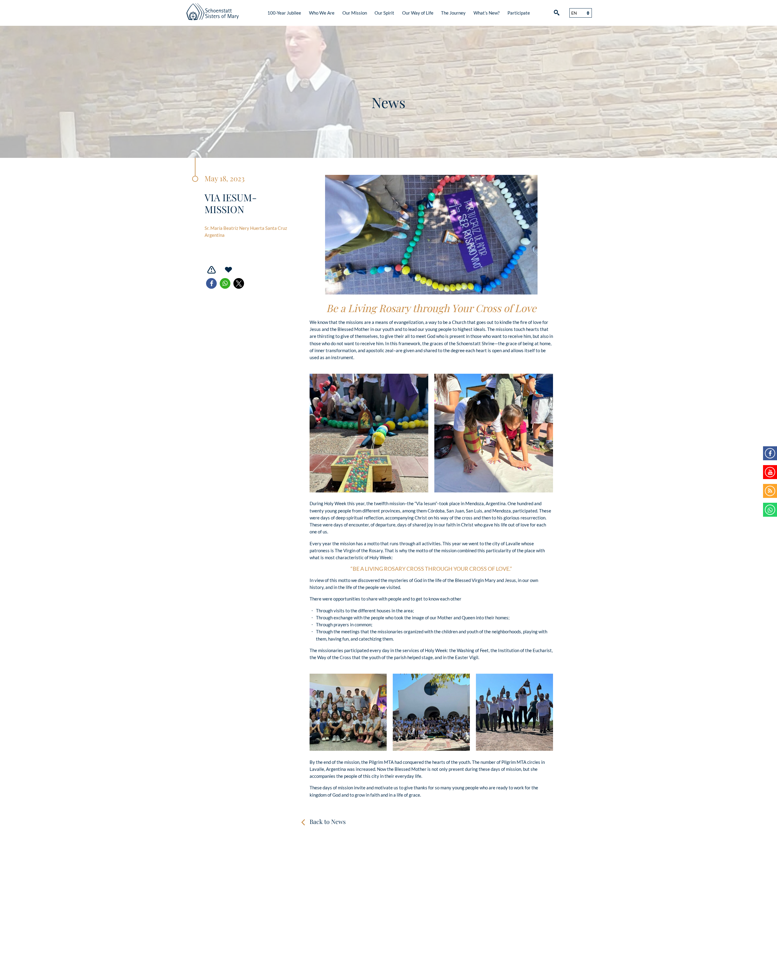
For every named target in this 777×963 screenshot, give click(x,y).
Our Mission (354, 12)
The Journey (453, 12)
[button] (211, 283)
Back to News (328, 821)
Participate (518, 12)
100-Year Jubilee (284, 12)
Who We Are (321, 12)
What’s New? (486, 12)
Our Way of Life (417, 12)
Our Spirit (384, 12)
